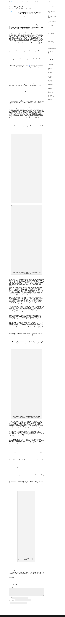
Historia (22, 8)
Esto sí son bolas (50, 22)
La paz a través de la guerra (52, 21)
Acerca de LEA (32, 1)
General (49, 89)
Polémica (49, 95)
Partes (49, 61)
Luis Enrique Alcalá (12, 8)
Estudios (49, 87)
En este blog (26, 1)
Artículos (49, 80)
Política (49, 76)
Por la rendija (50, 63)
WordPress (25, 615)
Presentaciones (50, 96)
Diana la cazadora (53, 49)
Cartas (49, 81)
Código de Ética (37, 1)
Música (49, 75)
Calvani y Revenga (50, 25)
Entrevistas (50, 85)
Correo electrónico (12, 600)
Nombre (10, 597)
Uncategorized (50, 102)
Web (9, 603)
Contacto (53, 1)
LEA (48, 91)
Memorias (49, 92)
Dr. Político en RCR (43, 1)
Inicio (23, 1)
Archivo (49, 1)
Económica (50, 84)
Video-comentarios (51, 100)
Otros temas (25, 8)
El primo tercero (50, 15)
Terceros (49, 64)
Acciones (49, 77)
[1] (29, 65)
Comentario (11, 587)
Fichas (49, 88)
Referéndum (50, 99)
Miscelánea (49, 60)
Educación (49, 69)
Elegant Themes (15, 615)
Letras (49, 73)
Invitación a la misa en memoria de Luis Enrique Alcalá (51, 8)
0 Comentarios (30, 8)
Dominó (49, 68)
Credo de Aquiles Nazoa (51, 11)
